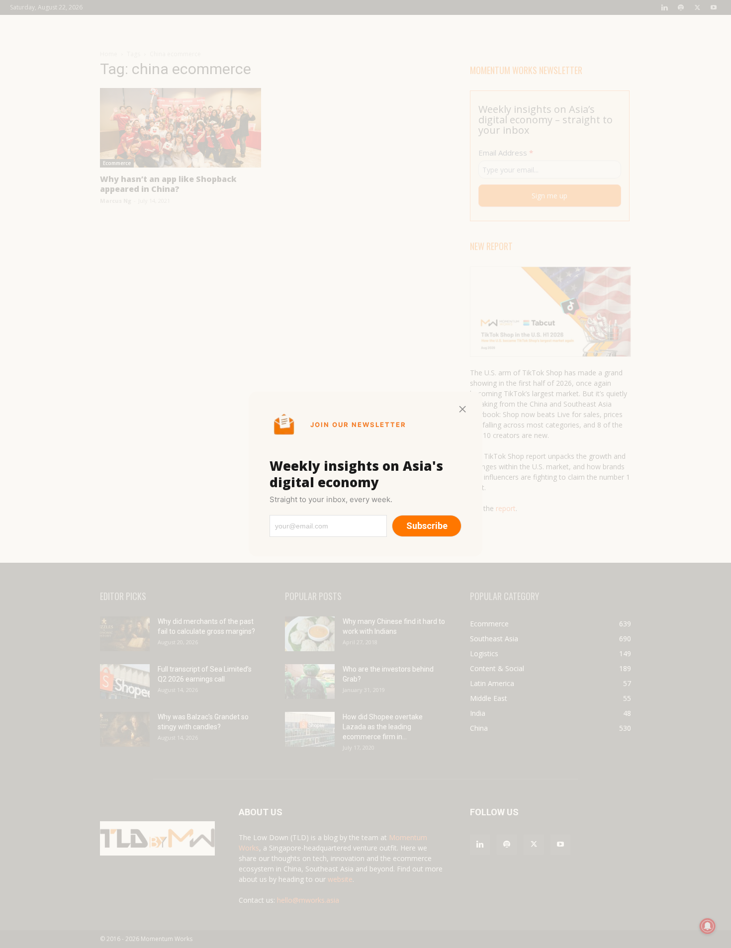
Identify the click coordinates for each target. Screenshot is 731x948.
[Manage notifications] (708, 926)
